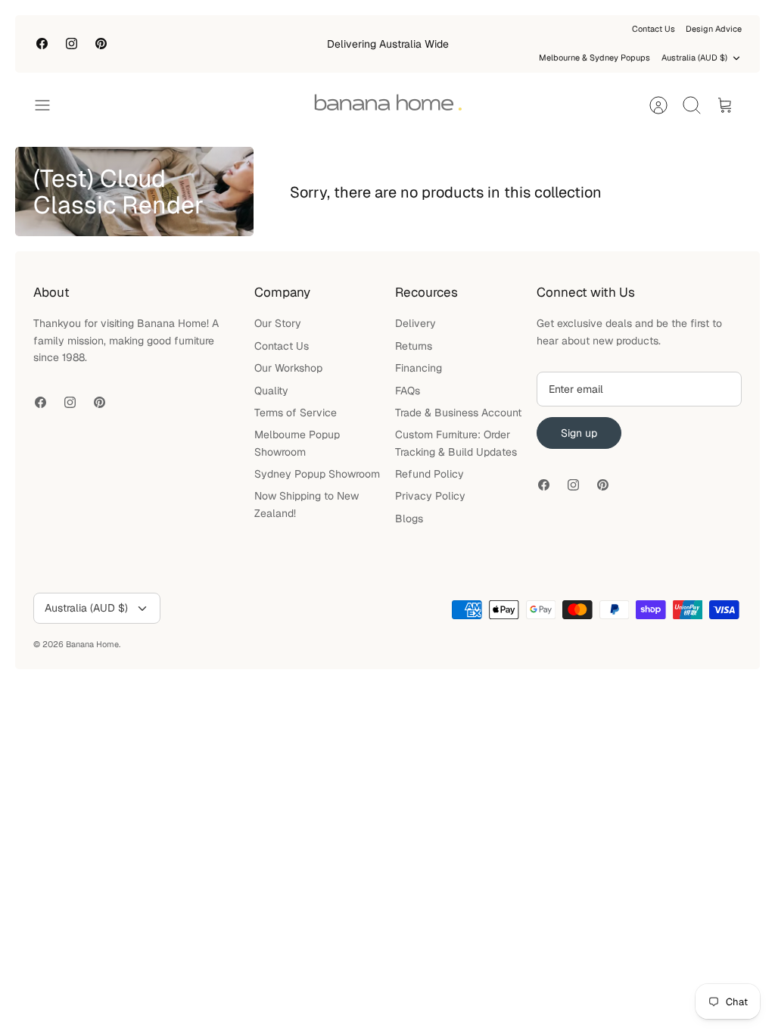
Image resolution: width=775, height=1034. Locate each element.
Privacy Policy (430, 496)
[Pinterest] (101, 44)
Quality (271, 390)
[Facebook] (42, 44)
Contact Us (653, 28)
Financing (418, 368)
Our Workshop (288, 368)
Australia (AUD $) (694, 57)
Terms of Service (295, 412)
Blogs (409, 518)
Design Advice (714, 28)
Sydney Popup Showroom (317, 474)
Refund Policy (429, 474)
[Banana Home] (387, 105)
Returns (413, 346)
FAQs (407, 390)
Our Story (277, 323)
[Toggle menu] (50, 105)
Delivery (415, 323)
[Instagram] (71, 44)
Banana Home (92, 644)
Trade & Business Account (458, 412)
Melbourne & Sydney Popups (594, 57)
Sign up (579, 433)
